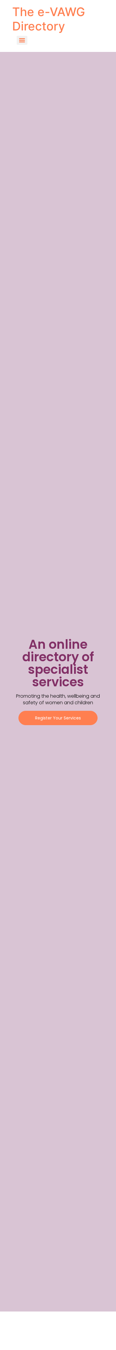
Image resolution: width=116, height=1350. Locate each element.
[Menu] (22, 40)
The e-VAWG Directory (48, 18)
